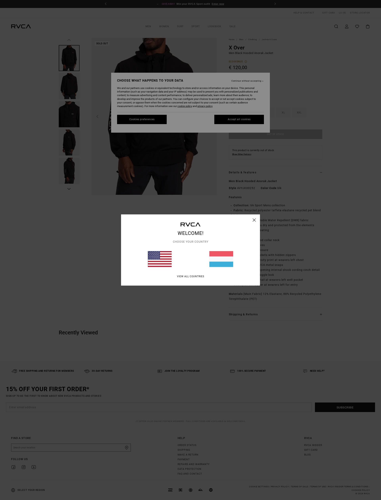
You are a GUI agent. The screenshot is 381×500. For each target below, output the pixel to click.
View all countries (190, 276)
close (254, 220)
